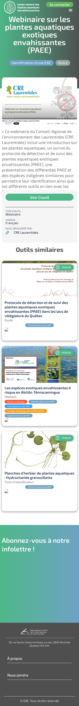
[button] (70, 10)
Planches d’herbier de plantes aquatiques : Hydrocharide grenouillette (39, 475)
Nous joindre (17, 675)
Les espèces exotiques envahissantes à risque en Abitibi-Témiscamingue (38, 390)
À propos (14, 658)
